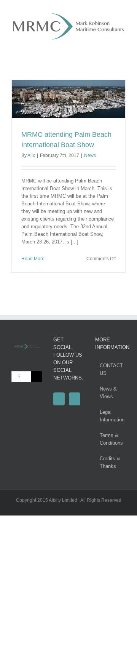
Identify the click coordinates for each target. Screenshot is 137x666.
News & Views (108, 392)
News (90, 155)
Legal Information (111, 416)
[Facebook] (59, 398)
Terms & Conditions (111, 439)
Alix (31, 155)
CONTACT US (111, 369)
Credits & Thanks (110, 462)
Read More (33, 258)
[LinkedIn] (74, 398)
